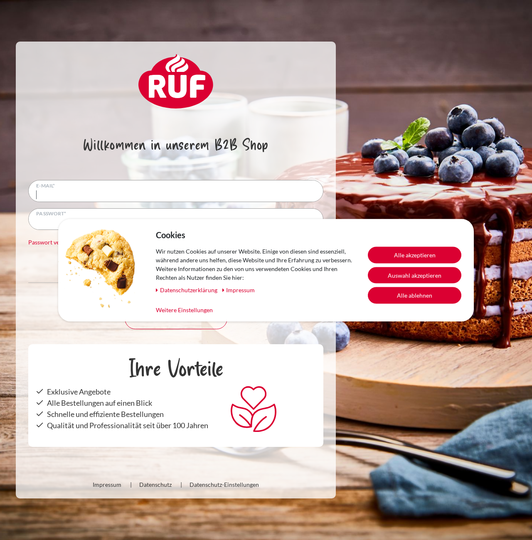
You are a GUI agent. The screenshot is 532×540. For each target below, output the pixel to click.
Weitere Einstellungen (184, 309)
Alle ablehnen (414, 294)
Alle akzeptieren (415, 254)
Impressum (107, 484)
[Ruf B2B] (175, 80)
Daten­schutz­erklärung (189, 289)
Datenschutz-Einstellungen (224, 484)
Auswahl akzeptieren (414, 275)
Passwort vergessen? (54, 242)
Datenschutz (155, 484)
